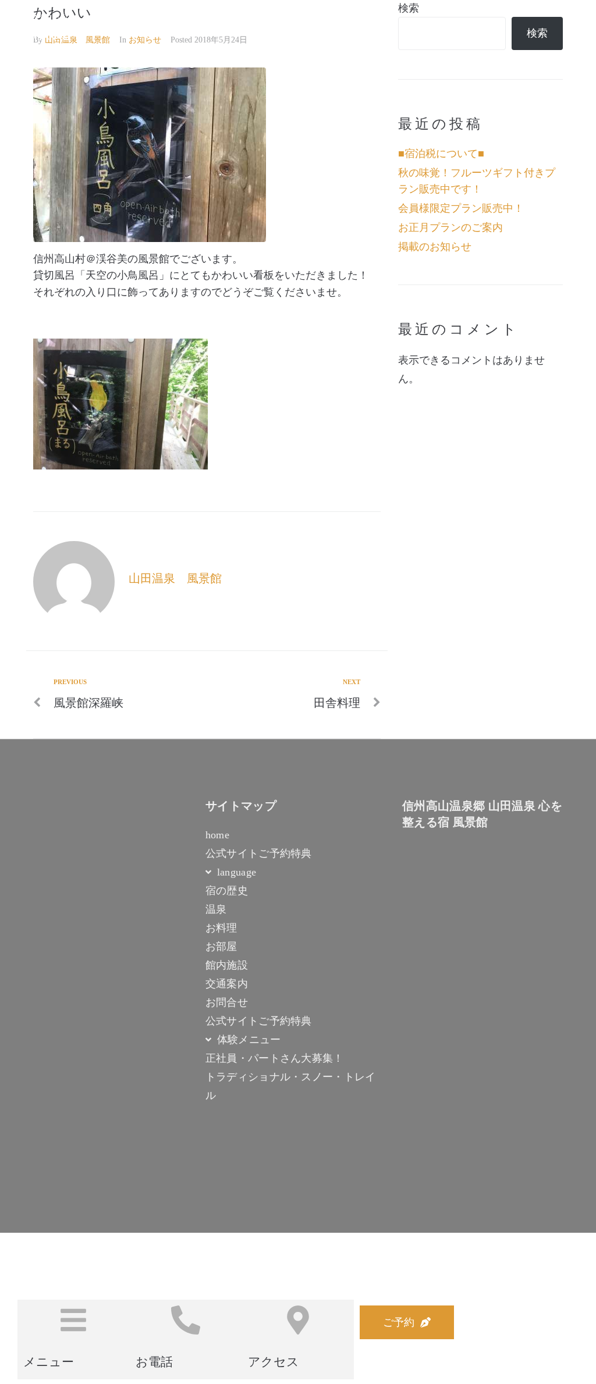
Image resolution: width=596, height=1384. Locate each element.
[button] (407, 1322)
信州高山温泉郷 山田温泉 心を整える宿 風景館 (177, 28)
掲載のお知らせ (434, 246)
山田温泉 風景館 (175, 578)
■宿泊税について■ (441, 153)
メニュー (48, 1362)
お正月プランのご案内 (450, 227)
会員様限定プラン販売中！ (461, 208)
